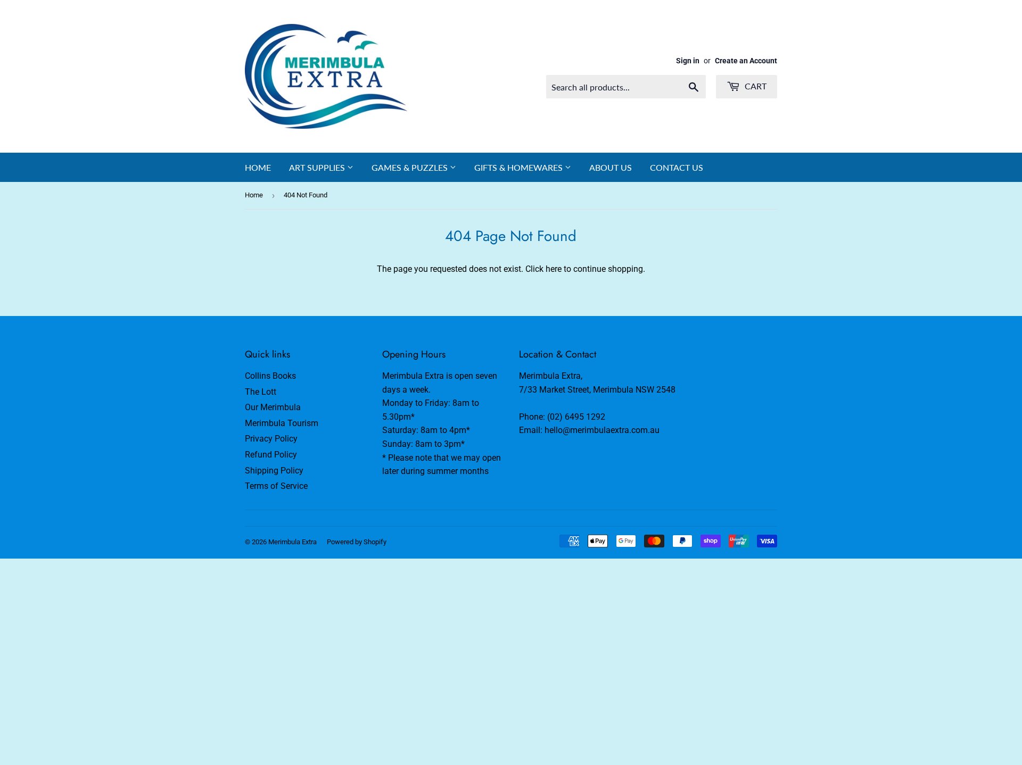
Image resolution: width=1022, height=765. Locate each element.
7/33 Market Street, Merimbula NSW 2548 (597, 390)
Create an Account (746, 60)
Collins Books (270, 376)
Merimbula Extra (292, 542)
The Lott (260, 392)
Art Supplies (318, 167)
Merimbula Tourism (281, 423)
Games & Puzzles (411, 167)
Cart (755, 86)
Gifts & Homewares (519, 167)
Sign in (687, 60)
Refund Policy (271, 455)
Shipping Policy (274, 470)
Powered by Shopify (356, 542)
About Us (610, 167)
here (554, 269)
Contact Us (676, 167)
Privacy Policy (271, 439)
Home (258, 167)
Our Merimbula (273, 407)
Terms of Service (276, 486)
